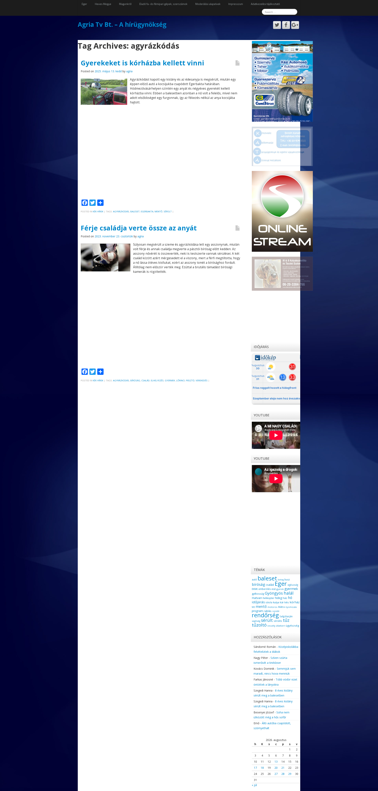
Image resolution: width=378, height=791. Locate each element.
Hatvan (257, 598)
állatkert (280, 625)
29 (289, 774)
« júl (254, 785)
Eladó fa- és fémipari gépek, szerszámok (163, 4)
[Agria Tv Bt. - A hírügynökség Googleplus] (295, 25)
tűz (286, 620)
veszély (271, 625)
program (257, 611)
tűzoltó (259, 625)
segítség (256, 620)
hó (290, 597)
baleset (135, 211)
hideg (278, 598)
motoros (272, 606)
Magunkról (125, 4)
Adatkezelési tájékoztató (265, 4)
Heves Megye (103, 4)
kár (282, 602)
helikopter (268, 598)
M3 (253, 606)
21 (282, 768)
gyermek (170, 380)
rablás (267, 611)
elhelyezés (157, 380)
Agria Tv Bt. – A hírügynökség (122, 24)
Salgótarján (286, 616)
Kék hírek (98, 211)
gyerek (280, 589)
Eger (84, 4)
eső (273, 589)
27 (276, 774)
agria (129, 71)
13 (276, 761)
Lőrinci (180, 380)
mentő (158, 211)
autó (254, 579)
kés (286, 602)
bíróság (135, 380)
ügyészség (292, 625)
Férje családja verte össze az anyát (139, 227)
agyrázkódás (121, 211)
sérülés (278, 620)
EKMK (255, 588)
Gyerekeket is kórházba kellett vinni (142, 62)
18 (262, 768)
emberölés (264, 589)
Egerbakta (147, 211)
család (145, 380)
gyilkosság (258, 593)
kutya (276, 602)
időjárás (258, 602)
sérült (168, 211)
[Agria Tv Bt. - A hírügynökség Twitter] (277, 25)
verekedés (202, 380)
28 (282, 774)
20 (276, 768)
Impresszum (235, 4)
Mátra (281, 606)
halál (289, 593)
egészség (293, 584)
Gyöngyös (274, 593)
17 (255, 768)
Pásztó (190, 380)
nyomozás (291, 606)
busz (287, 579)
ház (285, 598)
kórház (295, 602)
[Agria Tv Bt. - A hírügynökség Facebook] (286, 25)
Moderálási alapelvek (207, 4)
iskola (269, 602)
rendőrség (265, 615)
